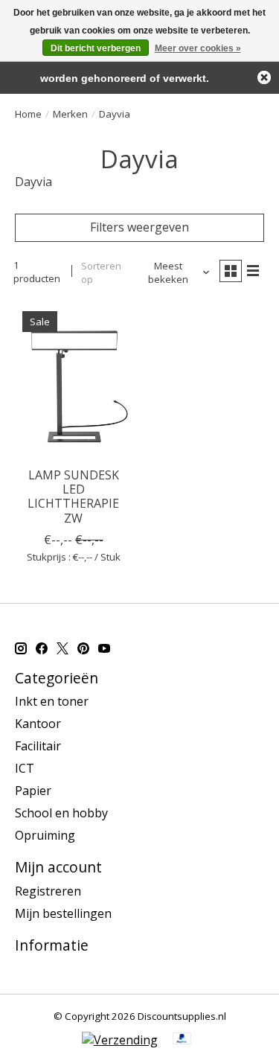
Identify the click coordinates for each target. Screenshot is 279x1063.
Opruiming (45, 835)
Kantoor (38, 723)
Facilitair (38, 746)
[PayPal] (182, 1039)
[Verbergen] (264, 77)
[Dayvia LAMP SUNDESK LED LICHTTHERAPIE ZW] (73, 381)
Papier (33, 790)
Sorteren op (101, 272)
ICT (24, 768)
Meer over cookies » (198, 48)
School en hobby (61, 813)
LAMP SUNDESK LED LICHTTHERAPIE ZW (73, 496)
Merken (70, 114)
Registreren (48, 891)
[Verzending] (120, 1040)
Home (28, 114)
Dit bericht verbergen (96, 48)
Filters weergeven (139, 227)
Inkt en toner (52, 701)
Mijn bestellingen (63, 913)
